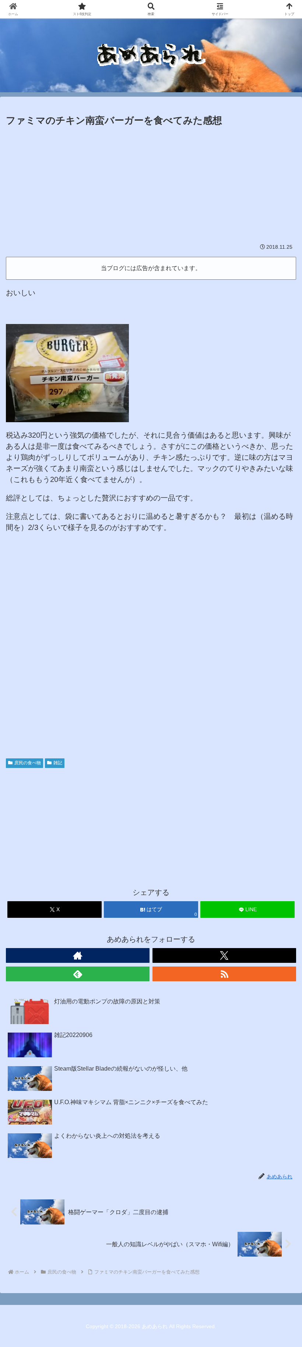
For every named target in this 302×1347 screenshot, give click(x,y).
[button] (279, 1118)
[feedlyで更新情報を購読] (78, 974)
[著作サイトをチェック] (78, 955)
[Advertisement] (151, 184)
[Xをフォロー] (224, 955)
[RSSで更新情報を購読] (224, 974)
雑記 (57, 762)
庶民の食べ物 (27, 762)
